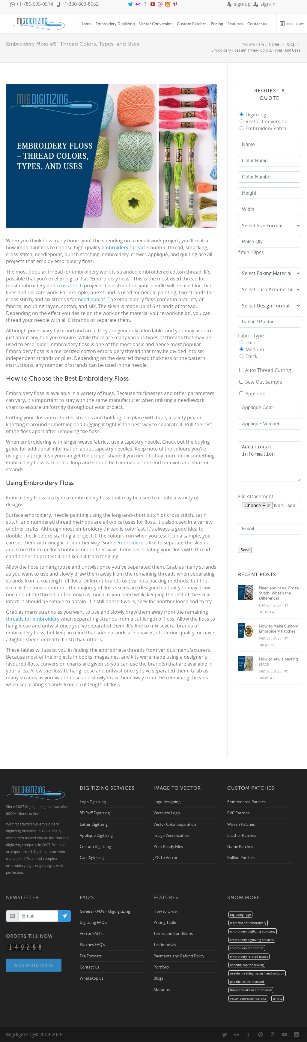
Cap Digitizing (92, 857)
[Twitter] (131, 4)
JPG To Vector (165, 857)
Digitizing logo (240, 914)
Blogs (158, 978)
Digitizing (256, 114)
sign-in (267, 4)
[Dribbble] (161, 4)
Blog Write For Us (33, 965)
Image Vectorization (171, 835)
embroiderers (132, 542)
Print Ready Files (168, 846)
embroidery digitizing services (252, 940)
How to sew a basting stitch (278, 661)
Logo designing (167, 801)
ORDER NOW (294, 24)
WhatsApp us (91, 978)
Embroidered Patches (246, 801)
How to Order (166, 911)
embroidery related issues (249, 956)
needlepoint (91, 299)
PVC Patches (238, 812)
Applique (255, 393)
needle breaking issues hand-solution (257, 973)
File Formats (91, 955)
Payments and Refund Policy (179, 955)
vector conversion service (248, 998)
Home (85, 24)
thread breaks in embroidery (251, 990)
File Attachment (255, 496)
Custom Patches (192, 24)
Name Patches (240, 846)
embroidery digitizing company (252, 931)
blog (290, 44)
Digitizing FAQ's (93, 922)
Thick (251, 356)
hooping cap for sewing (247, 965)
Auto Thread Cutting (268, 370)
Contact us (257, 24)
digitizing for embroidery (248, 923)
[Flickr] (139, 4)
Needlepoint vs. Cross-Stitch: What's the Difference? (279, 593)
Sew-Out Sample (263, 382)
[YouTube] (153, 4)
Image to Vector (177, 788)
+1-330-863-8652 (80, 4)
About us (162, 989)
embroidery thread (123, 247)
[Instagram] (168, 4)
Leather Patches (241, 835)
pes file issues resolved (247, 982)
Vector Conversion (156, 24)
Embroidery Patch (266, 128)
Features (235, 24)
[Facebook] (146, 4)
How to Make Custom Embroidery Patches (278, 628)
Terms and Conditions (173, 933)
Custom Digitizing (95, 846)
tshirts (277, 998)
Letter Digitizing (94, 824)
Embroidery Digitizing (115, 24)
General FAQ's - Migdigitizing (105, 911)
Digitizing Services (107, 788)
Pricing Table (165, 922)
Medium (255, 349)
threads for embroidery (32, 618)
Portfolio (161, 966)
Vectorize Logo (167, 812)
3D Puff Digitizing (95, 812)
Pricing (217, 24)
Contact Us (89, 966)
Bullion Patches (241, 857)
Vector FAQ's (91, 933)
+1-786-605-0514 (34, 4)
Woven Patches (241, 824)
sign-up (241, 4)
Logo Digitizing (93, 801)
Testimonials (165, 944)
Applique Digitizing (96, 835)
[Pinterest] (175, 4)
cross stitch (70, 285)
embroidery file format (247, 948)
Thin (250, 342)
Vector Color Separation (175, 824)
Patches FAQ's (92, 944)
